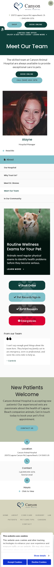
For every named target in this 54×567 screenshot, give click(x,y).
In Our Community (12, 198)
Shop (14, 24)
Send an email (27, 475)
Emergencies (28, 320)
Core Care (26, 515)
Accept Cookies (15, 562)
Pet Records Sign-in (28, 297)
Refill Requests (29, 309)
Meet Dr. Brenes (11, 183)
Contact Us (27, 428)
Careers (42, 520)
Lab (49, 515)
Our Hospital (10, 167)
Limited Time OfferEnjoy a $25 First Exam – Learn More (26, 34)
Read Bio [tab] (10, 150)
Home (5, 515)
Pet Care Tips (27, 520)
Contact (27, 524)
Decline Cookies (39, 562)
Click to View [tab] (28, 491)
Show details (40, 556)
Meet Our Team (11, 191)
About (15, 515)
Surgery (40, 515)
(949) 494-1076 (28, 18)
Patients (12, 520)
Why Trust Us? (10, 175)
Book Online (35, 24)
